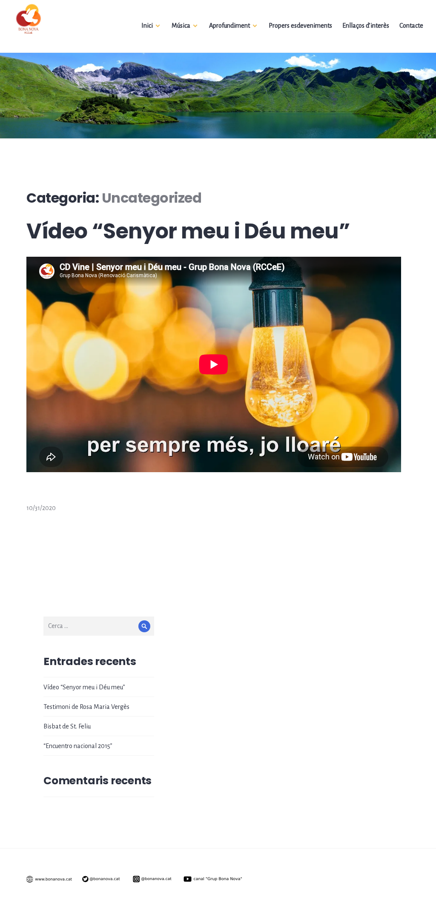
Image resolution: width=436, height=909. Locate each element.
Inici (147, 25)
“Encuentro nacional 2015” (77, 746)
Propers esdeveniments (300, 25)
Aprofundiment (229, 25)
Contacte (411, 25)
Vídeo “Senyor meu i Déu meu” (188, 231)
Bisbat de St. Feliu (67, 726)
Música (181, 25)
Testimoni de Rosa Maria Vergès (86, 706)
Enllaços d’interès (365, 25)
